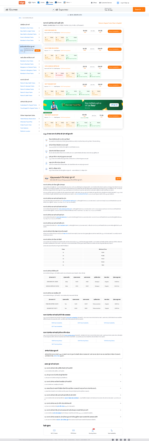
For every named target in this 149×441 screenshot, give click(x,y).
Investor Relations (84, 439)
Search (138, 9)
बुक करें (118, 178)
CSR (89, 439)
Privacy (56, 439)
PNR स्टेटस (65, 233)
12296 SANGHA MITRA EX (69, 200)
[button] (122, 2)
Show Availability (114, 31)
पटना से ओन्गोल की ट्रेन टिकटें (82, 194)
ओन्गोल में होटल (57, 356)
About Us (77, 439)
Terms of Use (60, 439)
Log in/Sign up (125, 2)
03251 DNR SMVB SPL (61, 217)
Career (65, 439)
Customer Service (71, 439)
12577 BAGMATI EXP (63, 225)
